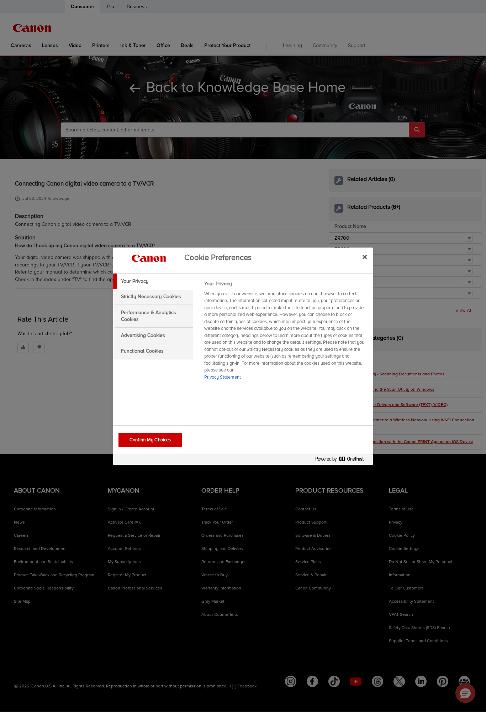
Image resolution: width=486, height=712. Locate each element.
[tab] (153, 281)
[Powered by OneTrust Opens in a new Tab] (342, 460)
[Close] (365, 257)
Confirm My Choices (150, 440)
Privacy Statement (222, 377)
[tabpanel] (285, 333)
